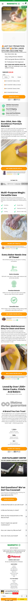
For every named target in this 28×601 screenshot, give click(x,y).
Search (14, 580)
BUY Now (22, 599)
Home (14, 566)
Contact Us (14, 574)
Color (4, 74)
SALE (14, 576)
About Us (14, 572)
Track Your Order (14, 573)
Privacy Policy (14, 583)
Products (14, 567)
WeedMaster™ (14, 570)
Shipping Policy (14, 587)
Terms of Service (14, 585)
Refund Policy (14, 586)
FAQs (14, 582)
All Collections (14, 569)
